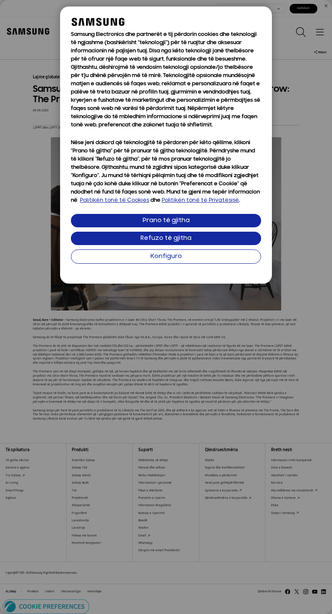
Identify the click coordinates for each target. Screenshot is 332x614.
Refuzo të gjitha (166, 238)
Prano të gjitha (166, 220)
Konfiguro (166, 256)
